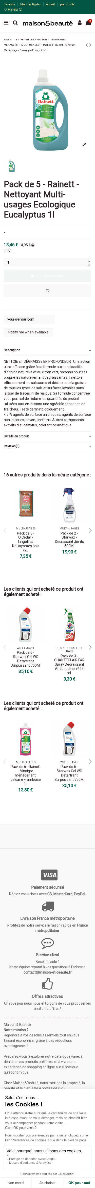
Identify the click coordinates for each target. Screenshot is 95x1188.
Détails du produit (16, 436)
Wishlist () (14, 9)
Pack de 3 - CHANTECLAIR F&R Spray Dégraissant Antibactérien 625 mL (69, 664)
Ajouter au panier (51, 276)
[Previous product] (87, 45)
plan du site (67, 4)
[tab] (47, 350)
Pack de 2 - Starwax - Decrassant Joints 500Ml (69, 539)
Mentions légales (31, 4)
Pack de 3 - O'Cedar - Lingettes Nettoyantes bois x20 (25, 541)
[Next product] (90, 45)
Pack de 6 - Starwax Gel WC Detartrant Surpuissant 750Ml (26, 658)
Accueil (50, 4)
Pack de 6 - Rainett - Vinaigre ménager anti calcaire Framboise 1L (26, 775)
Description (12, 350)
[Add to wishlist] (47, 291)
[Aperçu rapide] (40, 503)
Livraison (10, 4)
